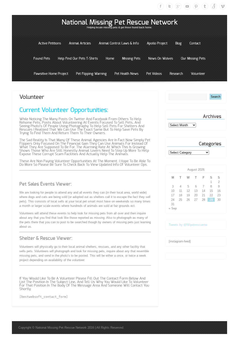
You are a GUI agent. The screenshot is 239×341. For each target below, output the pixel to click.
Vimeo (222, 6)
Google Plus (178, 6)
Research (176, 73)
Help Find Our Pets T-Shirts (78, 58)
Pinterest (196, 6)
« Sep (173, 208)
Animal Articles (80, 43)
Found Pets (41, 58)
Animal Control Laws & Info (119, 43)
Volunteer (198, 73)
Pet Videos (154, 73)
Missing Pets (131, 58)
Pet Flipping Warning (91, 73)
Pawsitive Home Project (51, 73)
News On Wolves (160, 58)
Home (110, 58)
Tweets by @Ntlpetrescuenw (188, 224)
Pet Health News (126, 73)
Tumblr (205, 6)
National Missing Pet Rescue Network (120, 22)
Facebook (160, 6)
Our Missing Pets (193, 58)
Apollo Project (157, 43)
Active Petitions (49, 43)
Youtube (187, 6)
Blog (178, 43)
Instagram (214, 6)
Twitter (169, 6)
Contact (195, 43)
